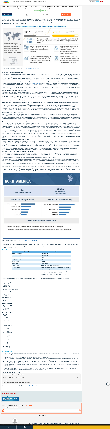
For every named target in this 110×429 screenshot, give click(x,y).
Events (48, 3)
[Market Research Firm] (6, 2)
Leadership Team (23, 1)
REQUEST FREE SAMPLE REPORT (71, 427)
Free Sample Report (45, 10)
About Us (17, 1)
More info (41, 424)
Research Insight (32, 3)
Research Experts (29, 1)
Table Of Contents (27, 15)
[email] (107, 384)
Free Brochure (37, 10)
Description (7, 14)
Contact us (43, 1)
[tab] (41, 374)
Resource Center (41, 3)
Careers (39, 1)
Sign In (102, 1)
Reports (25, 3)
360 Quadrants (54, 3)
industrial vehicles (36, 83)
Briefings (35, 1)
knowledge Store (17, 3)
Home (14, 1)
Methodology (46, 14)
